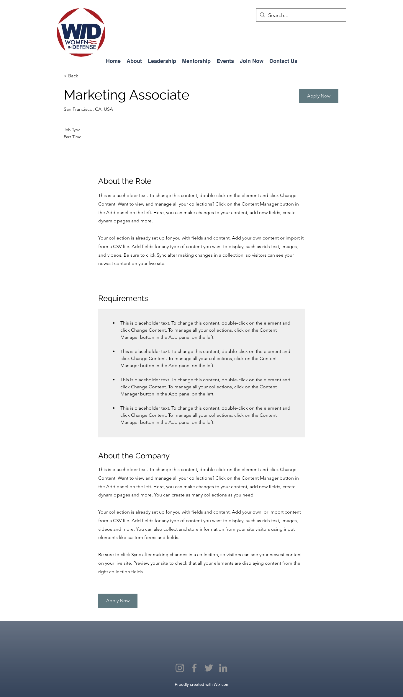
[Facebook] (194, 668)
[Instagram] (180, 668)
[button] (318, 96)
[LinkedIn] (223, 668)
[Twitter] (208, 668)
